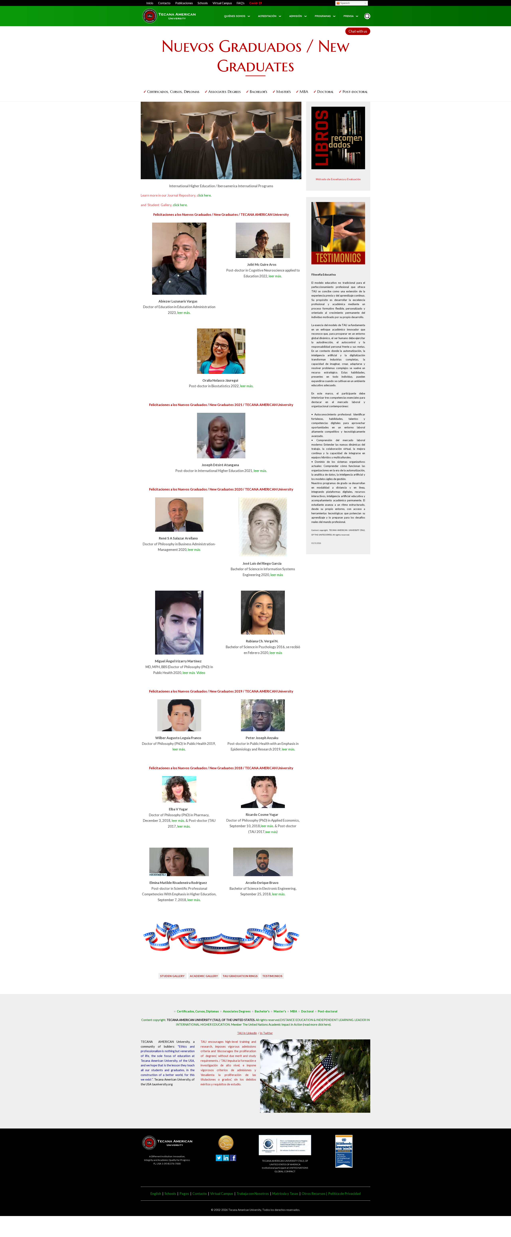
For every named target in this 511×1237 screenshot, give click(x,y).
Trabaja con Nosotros (253, 1193)
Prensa (349, 16)
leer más (194, 549)
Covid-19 (255, 3)
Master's (283, 91)
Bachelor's (258, 91)
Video (200, 673)
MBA (304, 91)
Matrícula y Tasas (285, 1193)
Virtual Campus (222, 3)
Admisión (295, 16)
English (156, 1193)
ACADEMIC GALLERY (204, 976)
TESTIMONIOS (272, 976)
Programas (323, 16)
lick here (204, 195)
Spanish (345, 3)
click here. (180, 205)
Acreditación (267, 16)
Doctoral (325, 91)
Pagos (184, 1193)
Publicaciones (184, 3)
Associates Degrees (224, 91)
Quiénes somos (234, 16)
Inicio (149, 3)
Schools (203, 3)
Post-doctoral (355, 91)
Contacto (164, 3)
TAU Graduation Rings (240, 976)
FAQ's (241, 3)
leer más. (184, 312)
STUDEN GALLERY (172, 976)
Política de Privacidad (344, 1193)
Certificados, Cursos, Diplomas (173, 91)
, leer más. (287, 749)
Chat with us (358, 31)
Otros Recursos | (315, 1193)
